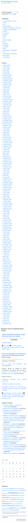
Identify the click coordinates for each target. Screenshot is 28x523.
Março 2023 (6, 136)
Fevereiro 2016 (7, 282)
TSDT (8, 510)
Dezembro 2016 (7, 265)
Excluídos (4, 398)
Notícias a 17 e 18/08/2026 (10, 424)
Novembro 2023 (7, 122)
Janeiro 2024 (7, 118)
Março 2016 (6, 280)
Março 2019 (6, 218)
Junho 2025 (6, 89)
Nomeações (11, 505)
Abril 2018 (6, 237)
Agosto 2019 (6, 210)
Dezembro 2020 (7, 182)
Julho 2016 (6, 273)
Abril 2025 (6, 92)
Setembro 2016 (7, 270)
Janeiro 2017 (6, 263)
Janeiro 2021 (6, 180)
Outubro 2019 (7, 206)
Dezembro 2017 (7, 244)
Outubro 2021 (7, 165)
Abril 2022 (6, 154)
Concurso (14, 396)
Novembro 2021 (7, 163)
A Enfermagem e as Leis (9, 1)
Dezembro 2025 (7, 79)
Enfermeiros (20, 396)
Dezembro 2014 (7, 306)
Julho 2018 (6, 232)
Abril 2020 (6, 196)
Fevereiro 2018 (7, 241)
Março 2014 (6, 322)
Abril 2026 (6, 72)
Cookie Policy (5, 517)
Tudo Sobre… (7, 57)
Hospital (7, 499)
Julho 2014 (6, 315)
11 (6, 471)
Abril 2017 (6, 258)
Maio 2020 (6, 194)
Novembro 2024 (7, 101)
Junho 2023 (6, 130)
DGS (4, 36)
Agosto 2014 (6, 313)
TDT (5, 510)
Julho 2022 (6, 149)
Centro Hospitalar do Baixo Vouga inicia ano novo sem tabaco (13, 335)
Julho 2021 (6, 170)
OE (4, 52)
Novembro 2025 (7, 80)
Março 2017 (6, 260)
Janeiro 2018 (6, 242)
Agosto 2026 (6, 65)
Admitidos (4, 395)
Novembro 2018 (7, 225)
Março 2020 (6, 198)
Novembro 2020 (7, 184)
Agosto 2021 (6, 168)
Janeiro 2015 (6, 304)
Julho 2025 (6, 87)
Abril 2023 (6, 134)
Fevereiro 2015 (7, 303)
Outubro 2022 (7, 144)
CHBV (3, 349)
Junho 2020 (6, 192)
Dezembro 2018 (7, 223)
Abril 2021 (6, 175)
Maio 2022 (6, 153)
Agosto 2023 (6, 127)
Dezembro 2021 (7, 161)
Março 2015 (6, 301)
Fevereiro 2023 (7, 137)
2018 (5, 488)
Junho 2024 (6, 110)
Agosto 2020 (6, 189)
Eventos (5, 43)
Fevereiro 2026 (7, 75)
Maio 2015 (6, 298)
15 (20, 471)
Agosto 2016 (6, 272)
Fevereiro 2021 (7, 179)
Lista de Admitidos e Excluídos (12, 501)
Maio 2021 (6, 173)
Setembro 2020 (7, 187)
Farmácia (16, 497)
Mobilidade (19, 503)
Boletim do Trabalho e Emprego (12, 28)
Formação (6, 45)
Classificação (22, 490)
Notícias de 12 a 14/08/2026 (11, 438)
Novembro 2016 (7, 266)
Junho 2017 (6, 254)
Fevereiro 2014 (7, 323)
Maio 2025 (6, 91)
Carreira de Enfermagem (10, 29)
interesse (22, 499)
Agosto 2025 (6, 86)
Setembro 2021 (7, 167)
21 (16, 474)
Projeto (6, 508)
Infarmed (5, 47)
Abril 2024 (6, 113)
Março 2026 (6, 73)
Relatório (18, 508)
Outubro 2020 (7, 185)
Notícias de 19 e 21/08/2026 (11, 408)
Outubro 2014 (7, 310)
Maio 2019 (6, 215)
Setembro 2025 (7, 84)
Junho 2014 (6, 316)
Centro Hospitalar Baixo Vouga (16, 395)
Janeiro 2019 (6, 222)
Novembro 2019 (7, 204)
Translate (13, 14)
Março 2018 (6, 239)
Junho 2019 (6, 213)
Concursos (6, 33)
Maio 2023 (6, 132)
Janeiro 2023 (7, 139)
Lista (9, 398)
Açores (17, 490)
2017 (3, 488)
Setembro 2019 (7, 208)
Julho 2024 (6, 108)
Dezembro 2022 (7, 141)
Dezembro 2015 (7, 285)
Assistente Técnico (12, 490)
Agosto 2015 (6, 292)
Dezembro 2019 (7, 203)
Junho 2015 (6, 296)
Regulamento (12, 508)
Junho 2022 (6, 151)
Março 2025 (6, 94)
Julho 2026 (6, 67)
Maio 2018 (6, 235)
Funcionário (21, 497)
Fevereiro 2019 (7, 220)
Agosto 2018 (6, 230)
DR (4, 38)
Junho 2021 (6, 172)
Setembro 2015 (7, 291)
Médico (4, 505)
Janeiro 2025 (7, 98)
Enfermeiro (5, 497)
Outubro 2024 (7, 103)
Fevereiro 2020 (7, 199)
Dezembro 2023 (7, 120)
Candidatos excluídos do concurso (11, 384)
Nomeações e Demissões (10, 50)
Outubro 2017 (7, 248)
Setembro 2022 (7, 146)
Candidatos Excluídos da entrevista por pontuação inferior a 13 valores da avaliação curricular (14, 388)
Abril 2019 (6, 217)
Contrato (9, 495)
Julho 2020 (6, 191)
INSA (4, 48)
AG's (4, 24)
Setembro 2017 (7, 249)
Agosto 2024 (6, 106)
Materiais (8, 503)
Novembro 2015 (7, 287)
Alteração (17, 488)
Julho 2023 (6, 129)
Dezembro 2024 (7, 99)
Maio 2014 (6, 318)
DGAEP (5, 34)
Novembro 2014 (7, 308)
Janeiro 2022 (7, 160)
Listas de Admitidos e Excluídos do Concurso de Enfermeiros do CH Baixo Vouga (14, 355)
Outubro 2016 (7, 268)
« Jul (3, 481)
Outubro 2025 (7, 82)
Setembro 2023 (7, 125)
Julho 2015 (6, 294)
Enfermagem (21, 495)
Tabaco (8, 349)
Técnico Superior (14, 510)
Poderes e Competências (10, 53)
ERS (4, 41)
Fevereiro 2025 (7, 96)
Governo (3, 499)
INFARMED (14, 499)
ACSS (4, 22)
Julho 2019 (6, 211)
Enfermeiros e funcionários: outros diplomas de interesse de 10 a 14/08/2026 (12, 441)
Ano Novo (14, 345)
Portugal (3, 508)
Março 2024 (6, 115)
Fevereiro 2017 (7, 261)
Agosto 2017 (6, 251)
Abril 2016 (6, 279)
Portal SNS (6, 55)
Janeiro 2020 (7, 201)
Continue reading (7, 342)
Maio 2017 (6, 256)
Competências (5, 493)
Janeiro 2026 (7, 77)
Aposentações (7, 26)
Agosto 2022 (6, 148)
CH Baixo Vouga (19, 347)
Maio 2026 (6, 70)
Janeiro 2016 (6, 284)
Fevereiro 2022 (7, 158)
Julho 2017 (6, 253)
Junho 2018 (6, 234)
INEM (10, 499)
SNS (3, 510)
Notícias (17, 505)
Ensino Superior (7, 40)
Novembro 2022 (7, 142)
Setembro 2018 (7, 229)
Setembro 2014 (7, 311)
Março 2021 (6, 177)
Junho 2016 (6, 275)
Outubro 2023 (7, 123)
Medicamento (14, 503)
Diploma (17, 495)
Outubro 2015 (7, 289)
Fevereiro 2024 (7, 117)
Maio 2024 (6, 111)
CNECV (5, 31)
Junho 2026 (6, 68)
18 (6, 474)
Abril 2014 (6, 320)
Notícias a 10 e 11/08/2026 (10, 453)
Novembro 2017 (7, 246)
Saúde (23, 508)
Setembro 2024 (7, 104)
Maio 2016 (6, 277)
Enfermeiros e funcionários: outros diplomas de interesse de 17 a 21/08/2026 (12, 412)
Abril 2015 (6, 299)
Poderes (21, 505)
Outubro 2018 (7, 227)
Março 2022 (6, 156)
